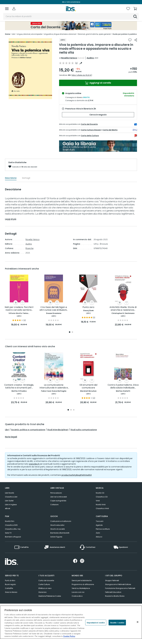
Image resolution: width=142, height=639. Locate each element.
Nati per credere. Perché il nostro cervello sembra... (19, 309)
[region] (71, 622)
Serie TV (8, 533)
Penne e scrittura (103, 529)
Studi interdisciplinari (57, 429)
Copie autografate (58, 500)
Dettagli (26, 178)
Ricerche (29, 248)
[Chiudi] (138, 622)
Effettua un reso (44, 588)
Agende (99, 525)
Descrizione (11, 178)
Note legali (11, 436)
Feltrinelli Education (113, 592)
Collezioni (54, 504)
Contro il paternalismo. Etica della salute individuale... (123, 386)
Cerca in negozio (98, 114)
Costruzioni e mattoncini (60, 521)
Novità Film (9, 521)
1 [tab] (69, 332)
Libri (7, 429)
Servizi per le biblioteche (82, 580)
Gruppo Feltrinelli (112, 580)
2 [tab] (72, 332)
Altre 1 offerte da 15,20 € (81, 75)
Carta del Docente (89, 124)
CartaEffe (9, 588)
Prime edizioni (56, 493)
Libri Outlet (9, 500)
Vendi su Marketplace (81, 588)
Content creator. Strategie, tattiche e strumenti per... (19, 386)
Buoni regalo (10, 584)
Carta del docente (46, 580)
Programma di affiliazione (83, 584)
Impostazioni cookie (96, 622)
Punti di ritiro (10, 580)
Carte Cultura (44, 584)
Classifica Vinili (102, 508)
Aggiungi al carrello (100, 82)
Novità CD (100, 493)
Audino (90, 58)
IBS (69, 75)
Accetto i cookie (117, 622)
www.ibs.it (34, 464)
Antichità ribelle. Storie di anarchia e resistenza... (123, 309)
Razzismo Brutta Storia (114, 596)
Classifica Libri (11, 497)
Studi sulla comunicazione (83, 429)
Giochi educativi (57, 525)
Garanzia (42, 592)
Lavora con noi (78, 592)
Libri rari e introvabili (58, 497)
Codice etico (77, 596)
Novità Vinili (101, 504)
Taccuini (99, 521)
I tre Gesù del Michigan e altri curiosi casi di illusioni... (54, 309)
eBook (7, 508)
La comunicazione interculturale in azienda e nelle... (54, 386)
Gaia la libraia (11, 592)
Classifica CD (101, 497)
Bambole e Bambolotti (59, 533)
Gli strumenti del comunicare (88, 386)
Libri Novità (9, 493)
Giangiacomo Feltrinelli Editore (118, 584)
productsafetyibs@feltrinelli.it (76, 475)
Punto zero (88, 307)
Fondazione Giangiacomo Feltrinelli (120, 588)
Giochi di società (57, 529)
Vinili (98, 500)
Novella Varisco (69, 58)
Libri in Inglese (11, 504)
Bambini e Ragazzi (13, 537)
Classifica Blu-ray (13, 529)
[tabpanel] (19, 300)
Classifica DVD (11, 525)
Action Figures (56, 537)
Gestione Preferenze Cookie (49, 596)
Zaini (98, 533)
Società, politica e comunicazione (28, 429)
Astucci (99, 537)
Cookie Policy (69, 636)
